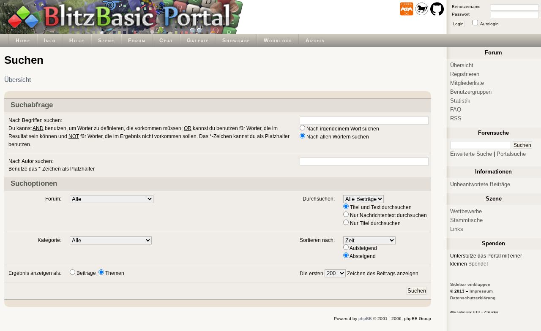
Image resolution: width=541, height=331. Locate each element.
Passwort (461, 14)
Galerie (198, 40)
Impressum (481, 291)
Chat (166, 40)
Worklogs (278, 40)
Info (50, 40)
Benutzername (466, 6)
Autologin (489, 24)
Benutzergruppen (471, 92)
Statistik (460, 101)
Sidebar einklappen (470, 284)
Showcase (236, 40)
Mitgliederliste (467, 83)
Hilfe (77, 40)
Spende (477, 263)
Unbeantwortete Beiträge (480, 184)
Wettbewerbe (466, 211)
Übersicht (17, 79)
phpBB (365, 318)
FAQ (455, 109)
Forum (137, 40)
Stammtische (466, 220)
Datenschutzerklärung (472, 298)
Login (458, 24)
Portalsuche (511, 154)
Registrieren (464, 74)
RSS (456, 118)
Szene (106, 40)
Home (23, 40)
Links (456, 229)
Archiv (315, 40)
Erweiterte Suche (471, 154)
